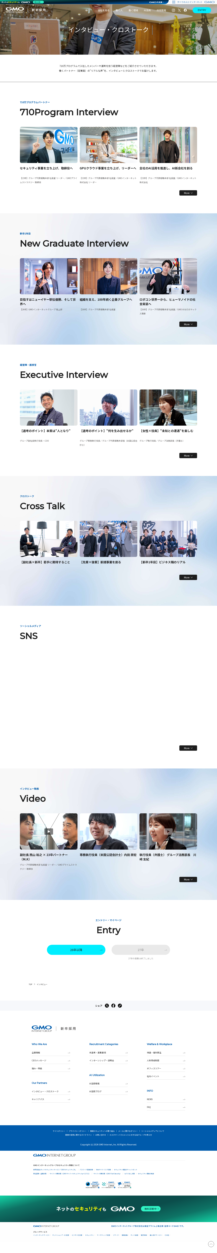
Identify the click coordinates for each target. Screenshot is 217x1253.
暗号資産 (144, 1235)
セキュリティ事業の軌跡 (146, 1173)
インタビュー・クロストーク (45, 1091)
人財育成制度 (153, 1060)
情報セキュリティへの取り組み (102, 1131)
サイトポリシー (59, 1131)
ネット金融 (134, 1235)
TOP (30, 984)
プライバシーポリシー (78, 1131)
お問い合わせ (100, 1135)
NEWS (150, 1099)
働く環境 (133, 10)
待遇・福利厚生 (154, 1052)
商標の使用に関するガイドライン (78, 1135)
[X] (179, 10)
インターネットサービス (41, 1235)
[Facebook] (185, 10)
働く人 (119, 10)
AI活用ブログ (95, 1091)
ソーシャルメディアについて (152, 1131)
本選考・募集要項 (97, 1052)
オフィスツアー (154, 1068)
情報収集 (125, 1235)
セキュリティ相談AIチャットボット (125, 1169)
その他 (167, 1235)
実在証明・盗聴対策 (39, 1173)
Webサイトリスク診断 (103, 1169)
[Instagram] (173, 10)
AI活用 (147, 10)
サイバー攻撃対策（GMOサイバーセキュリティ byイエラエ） (70, 1173)
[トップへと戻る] (211, 1244)
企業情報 (36, 1052)
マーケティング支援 (103, 1235)
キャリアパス (38, 1099)
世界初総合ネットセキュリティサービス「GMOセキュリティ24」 (55, 1169)
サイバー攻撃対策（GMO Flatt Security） (107, 1173)
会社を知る (104, 10)
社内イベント (153, 1076)
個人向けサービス (156, 1235)
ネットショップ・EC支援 (60, 1235)
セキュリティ (89, 1235)
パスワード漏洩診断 (86, 1169)
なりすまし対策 (129, 1173)
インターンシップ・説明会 (101, 1060)
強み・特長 (37, 1068)
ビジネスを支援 (77, 1235)
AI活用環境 (94, 1083)
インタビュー (42, 984)
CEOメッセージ (39, 1060)
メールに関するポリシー (128, 1131)
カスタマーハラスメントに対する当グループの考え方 (131, 1135)
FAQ (149, 1107)
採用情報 (161, 10)
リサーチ (116, 1235)
